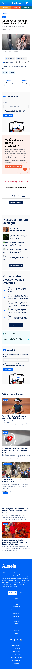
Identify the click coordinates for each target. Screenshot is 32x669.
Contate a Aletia (16, 660)
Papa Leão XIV (7, 464)
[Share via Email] (25, 62)
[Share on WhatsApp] (28, 62)
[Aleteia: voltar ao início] (16, 3)
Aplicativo (16, 619)
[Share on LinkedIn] (19, 62)
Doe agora (15, 7)
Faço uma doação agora (12, 167)
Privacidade (16, 663)
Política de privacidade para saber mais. (14, 111)
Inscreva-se (16, 621)
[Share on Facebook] (16, 62)
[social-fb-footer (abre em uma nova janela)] (14, 640)
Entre (23, 196)
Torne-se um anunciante (16, 657)
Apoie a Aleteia (16, 648)
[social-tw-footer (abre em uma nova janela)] (17, 640)
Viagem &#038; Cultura (16, 609)
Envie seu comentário (16, 202)
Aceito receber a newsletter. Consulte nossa (15, 111)
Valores (5, 72)
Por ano (16, 633)
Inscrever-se (8, 115)
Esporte (5, 400)
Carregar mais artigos (16, 265)
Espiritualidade (16, 606)
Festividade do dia (12, 339)
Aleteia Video (21, 26)
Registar (5, 7)
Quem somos (16, 651)
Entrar (21, 592)
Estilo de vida (16, 604)
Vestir (16, 623)
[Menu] (5, 3)
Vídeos (12, 72)
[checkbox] (3, 110)
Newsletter (16, 616)
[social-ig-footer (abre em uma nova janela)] (21, 640)
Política (5, 493)
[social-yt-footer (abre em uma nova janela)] (11, 640)
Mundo (5, 524)
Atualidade (4, 13)
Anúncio (16, 626)
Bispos (5, 432)
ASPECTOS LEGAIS (16, 654)
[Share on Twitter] (22, 62)
